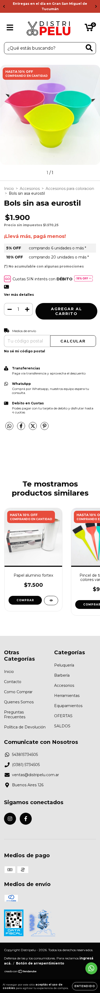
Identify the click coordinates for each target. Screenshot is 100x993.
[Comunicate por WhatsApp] (91, 968)
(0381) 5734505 (26, 764)
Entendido (84, 986)
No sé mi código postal (24, 351)
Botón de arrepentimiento (40, 963)
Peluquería (64, 665)
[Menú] (10, 27)
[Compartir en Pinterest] (45, 428)
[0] (89, 28)
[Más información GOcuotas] (83, 279)
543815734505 (25, 754)
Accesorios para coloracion (70, 188)
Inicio (9, 188)
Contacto (12, 681)
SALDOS (62, 726)
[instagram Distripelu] (10, 819)
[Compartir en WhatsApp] (9, 426)
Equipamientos (68, 705)
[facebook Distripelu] (26, 819)
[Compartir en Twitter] (33, 428)
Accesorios (30, 188)
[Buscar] (89, 48)
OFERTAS (63, 715)
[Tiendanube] (20, 972)
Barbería (62, 675)
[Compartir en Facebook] (21, 428)
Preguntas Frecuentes (14, 714)
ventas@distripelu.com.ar (35, 774)
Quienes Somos (19, 702)
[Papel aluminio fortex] (51, 600)
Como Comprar (18, 691)
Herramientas (66, 695)
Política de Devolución (25, 727)
